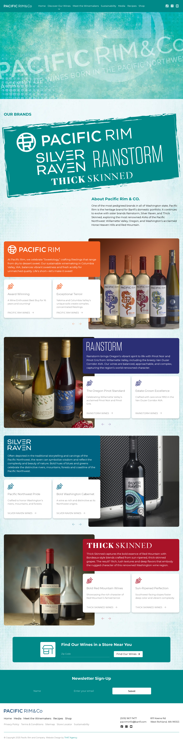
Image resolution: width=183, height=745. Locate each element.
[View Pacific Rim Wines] (88, 137)
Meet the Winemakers (86, 6)
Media (121, 6)
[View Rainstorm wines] (104, 346)
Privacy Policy (11, 724)
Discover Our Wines (59, 6)
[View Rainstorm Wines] (128, 156)
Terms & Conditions (32, 724)
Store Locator (64, 724)
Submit (131, 691)
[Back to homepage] (18, 6)
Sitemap (50, 724)
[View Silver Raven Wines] (52, 163)
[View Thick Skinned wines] (119, 545)
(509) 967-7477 (128, 718)
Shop (142, 6)
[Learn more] (133, 283)
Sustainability (108, 6)
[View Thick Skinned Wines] (92, 176)
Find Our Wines (127, 654)
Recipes (132, 6)
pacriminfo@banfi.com (133, 721)
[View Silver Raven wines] (19, 444)
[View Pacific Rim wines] (34, 249)
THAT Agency (70, 737)
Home (42, 6)
